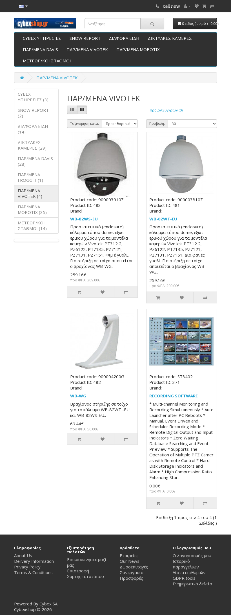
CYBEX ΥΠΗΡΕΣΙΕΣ (42, 38)
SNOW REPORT (85, 38)
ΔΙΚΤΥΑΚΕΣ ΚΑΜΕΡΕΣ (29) (32, 145)
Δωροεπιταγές (134, 567)
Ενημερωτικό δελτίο (192, 583)
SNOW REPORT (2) (33, 113)
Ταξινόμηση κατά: (84, 123)
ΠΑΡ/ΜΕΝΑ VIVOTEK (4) (30, 193)
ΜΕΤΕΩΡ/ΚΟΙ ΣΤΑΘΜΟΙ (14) (32, 225)
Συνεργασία (131, 572)
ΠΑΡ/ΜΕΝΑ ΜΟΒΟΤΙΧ (138, 49)
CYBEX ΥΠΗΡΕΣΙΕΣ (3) (33, 96)
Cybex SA (48, 604)
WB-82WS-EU (84, 219)
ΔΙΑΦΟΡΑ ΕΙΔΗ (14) (33, 129)
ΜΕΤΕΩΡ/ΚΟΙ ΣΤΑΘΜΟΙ (47, 61)
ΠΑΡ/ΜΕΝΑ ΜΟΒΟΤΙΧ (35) (32, 209)
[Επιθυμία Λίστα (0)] (197, 5)
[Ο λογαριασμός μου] (187, 5)
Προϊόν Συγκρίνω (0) (166, 110)
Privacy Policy (27, 567)
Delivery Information (34, 561)
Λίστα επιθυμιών (189, 572)
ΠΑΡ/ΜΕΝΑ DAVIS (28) (35, 161)
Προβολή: (157, 123)
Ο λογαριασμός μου (192, 555)
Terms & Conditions (33, 572)
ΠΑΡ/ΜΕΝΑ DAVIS (40, 49)
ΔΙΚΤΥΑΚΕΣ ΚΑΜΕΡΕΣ (170, 38)
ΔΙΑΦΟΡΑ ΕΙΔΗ (124, 38)
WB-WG (78, 396)
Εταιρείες (129, 555)
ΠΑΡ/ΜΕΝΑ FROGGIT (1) (30, 177)
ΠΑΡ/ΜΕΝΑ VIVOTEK (87, 49)
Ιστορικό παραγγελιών (186, 564)
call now (171, 5)
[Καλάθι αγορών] (204, 5)
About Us (23, 555)
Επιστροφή (78, 571)
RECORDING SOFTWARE (173, 396)
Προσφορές (131, 578)
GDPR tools (184, 578)
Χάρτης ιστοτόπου (85, 576)
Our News (129, 561)
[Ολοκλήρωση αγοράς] (212, 5)
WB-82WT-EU (163, 219)
